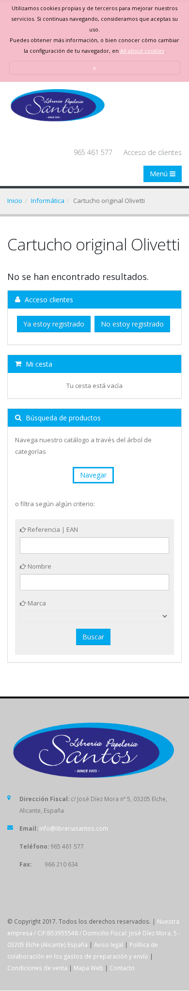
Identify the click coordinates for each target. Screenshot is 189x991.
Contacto (122, 968)
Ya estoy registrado (53, 323)
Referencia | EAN (52, 529)
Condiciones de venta (37, 968)
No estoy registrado (132, 323)
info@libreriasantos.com (73, 828)
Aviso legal (108, 944)
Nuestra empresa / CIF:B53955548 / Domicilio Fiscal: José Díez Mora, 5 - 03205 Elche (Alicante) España (93, 932)
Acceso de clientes (153, 152)
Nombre (38, 566)
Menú (160, 173)
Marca (36, 603)
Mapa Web (88, 968)
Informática (47, 200)
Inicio (14, 200)
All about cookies (142, 50)
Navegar (93, 475)
